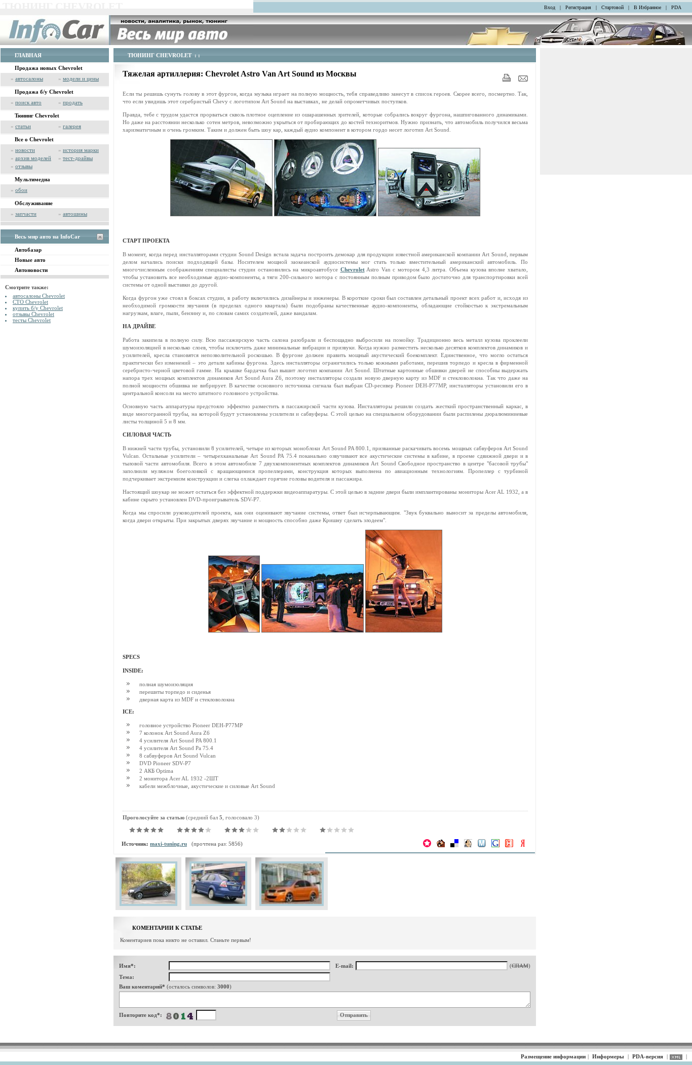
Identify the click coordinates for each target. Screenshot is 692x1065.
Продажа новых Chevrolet (49, 68)
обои (21, 190)
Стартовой (612, 7)
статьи (23, 126)
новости (25, 150)
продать (73, 102)
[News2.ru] (509, 845)
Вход (549, 7)
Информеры (608, 1056)
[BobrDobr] (441, 845)
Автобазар (28, 250)
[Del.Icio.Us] (454, 845)
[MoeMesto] (482, 845)
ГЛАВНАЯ (28, 55)
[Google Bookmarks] (495, 845)
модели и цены (81, 78)
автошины (75, 214)
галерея (72, 126)
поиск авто (28, 102)
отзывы (23, 166)
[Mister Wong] (468, 845)
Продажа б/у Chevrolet (44, 92)
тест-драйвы (78, 158)
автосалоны (29, 78)
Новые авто (30, 260)
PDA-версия (647, 1056)
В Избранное (647, 7)
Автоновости (31, 270)
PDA (676, 7)
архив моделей (33, 158)
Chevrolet (352, 269)
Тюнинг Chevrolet (37, 115)
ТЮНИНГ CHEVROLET (159, 55)
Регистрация (578, 7)
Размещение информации (553, 1056)
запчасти (25, 214)
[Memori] (427, 845)
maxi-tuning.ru (168, 844)
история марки (81, 150)
